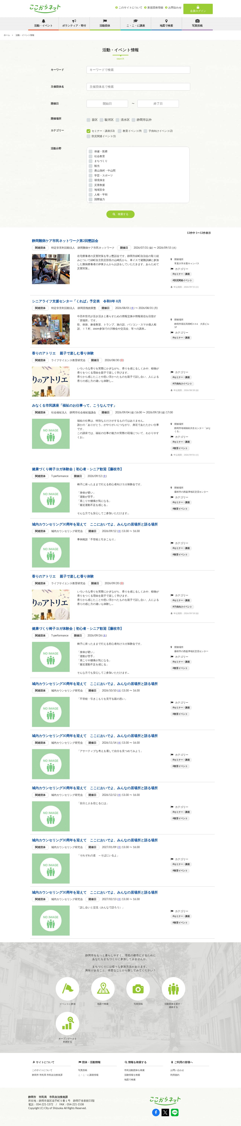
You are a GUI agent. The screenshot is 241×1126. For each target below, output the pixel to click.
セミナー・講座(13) (103, 131)
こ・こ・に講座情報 (88, 1075)
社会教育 (99, 156)
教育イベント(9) (132, 131)
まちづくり (101, 161)
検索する (121, 214)
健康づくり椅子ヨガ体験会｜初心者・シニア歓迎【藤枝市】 (78, 469)
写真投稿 (82, 1070)
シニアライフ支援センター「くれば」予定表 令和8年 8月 (76, 301)
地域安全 (99, 190)
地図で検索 (130, 1079)
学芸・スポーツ (103, 175)
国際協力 (99, 199)
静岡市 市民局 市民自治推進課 (47, 1075)
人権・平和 (101, 194)
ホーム (7, 35)
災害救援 (99, 185)
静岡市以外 (144, 119)
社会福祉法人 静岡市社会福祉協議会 (73, 412)
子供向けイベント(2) (161, 131)
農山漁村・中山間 (104, 170)
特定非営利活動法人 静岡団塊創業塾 (73, 308)
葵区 (95, 119)
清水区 (125, 119)
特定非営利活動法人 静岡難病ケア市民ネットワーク (82, 248)
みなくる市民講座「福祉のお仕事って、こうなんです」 (74, 405)
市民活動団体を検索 (134, 1070)
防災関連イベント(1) (104, 136)
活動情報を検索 (132, 1075)
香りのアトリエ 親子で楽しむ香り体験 (63, 353)
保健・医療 (101, 151)
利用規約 (174, 1075)
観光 (97, 166)
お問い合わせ (177, 1070)
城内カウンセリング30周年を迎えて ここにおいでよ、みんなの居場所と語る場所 (95, 524)
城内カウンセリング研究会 (67, 531)
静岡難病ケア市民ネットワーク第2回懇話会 (65, 241)
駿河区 (109, 119)
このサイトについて (42, 1070)
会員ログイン (198, 11)
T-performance (59, 476)
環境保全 (99, 180)
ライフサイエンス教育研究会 (68, 360)
